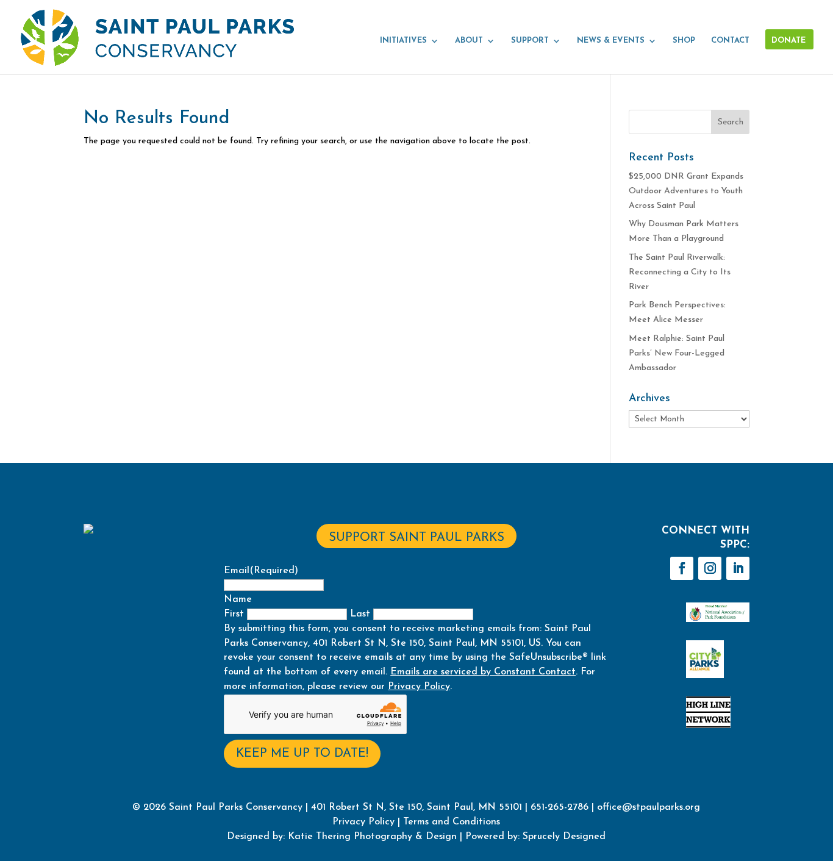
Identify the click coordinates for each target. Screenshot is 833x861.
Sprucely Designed (563, 836)
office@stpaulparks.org (648, 807)
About (469, 41)
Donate (788, 41)
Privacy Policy (419, 686)
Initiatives (403, 41)
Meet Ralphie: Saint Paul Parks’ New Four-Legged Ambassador (676, 353)
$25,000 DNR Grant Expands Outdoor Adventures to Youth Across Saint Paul (686, 191)
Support (530, 41)
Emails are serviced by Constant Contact (483, 672)
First (234, 614)
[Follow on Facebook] (681, 568)
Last (360, 614)
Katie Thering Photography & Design (372, 836)
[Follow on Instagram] (709, 568)
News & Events (611, 41)
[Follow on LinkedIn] (737, 568)
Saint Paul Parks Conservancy (235, 807)
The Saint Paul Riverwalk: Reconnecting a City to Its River (680, 272)
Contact (730, 41)
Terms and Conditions (451, 822)
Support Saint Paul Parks (416, 538)
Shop (684, 41)
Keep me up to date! (302, 754)
